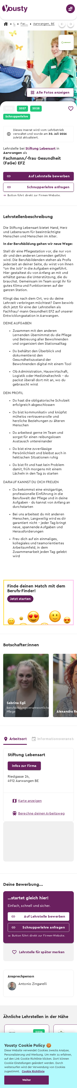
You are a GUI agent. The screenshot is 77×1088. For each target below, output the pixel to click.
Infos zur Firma (24, 766)
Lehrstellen (14, 23)
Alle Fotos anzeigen (52, 92)
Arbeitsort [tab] (18, 739)
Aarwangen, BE (44, 23)
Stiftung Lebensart (40, 148)
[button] (38, 69)
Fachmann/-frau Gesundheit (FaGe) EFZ (24, 23)
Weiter (26, 1080)
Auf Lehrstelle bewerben (49, 176)
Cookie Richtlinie (33, 1071)
